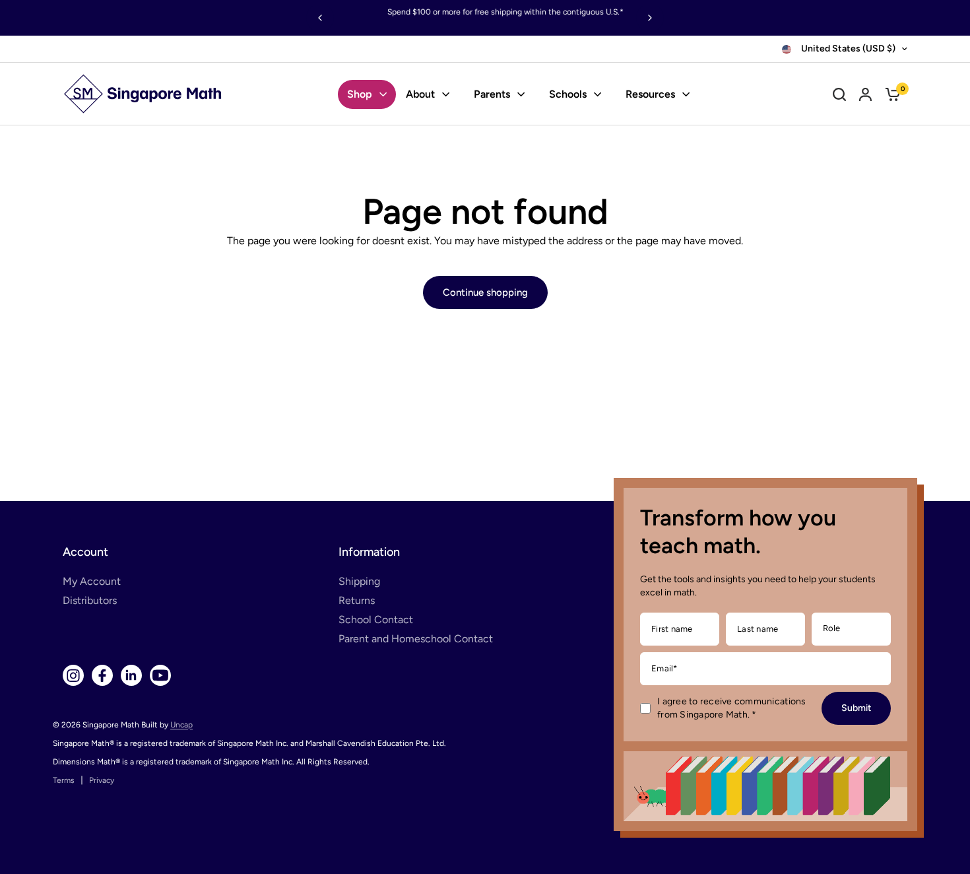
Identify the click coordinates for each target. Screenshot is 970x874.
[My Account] (865, 94)
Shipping (359, 581)
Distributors (90, 600)
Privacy (101, 780)
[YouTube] (160, 675)
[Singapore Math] (143, 94)
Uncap (181, 724)
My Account (92, 581)
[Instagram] (73, 675)
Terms (64, 780)
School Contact (376, 619)
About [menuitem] (420, 94)
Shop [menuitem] (359, 94)
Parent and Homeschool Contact (416, 638)
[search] (839, 94)
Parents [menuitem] (492, 94)
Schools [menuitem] (568, 94)
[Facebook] (102, 675)
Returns (357, 600)
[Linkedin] (131, 675)
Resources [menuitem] (650, 94)
